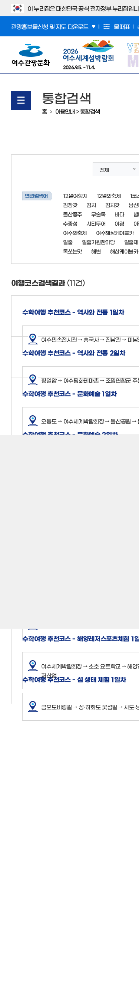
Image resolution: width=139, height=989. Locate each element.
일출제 (131, 242)
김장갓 (70, 204)
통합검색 (90, 111)
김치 (91, 204)
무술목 (98, 214)
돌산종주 (72, 214)
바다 (119, 214)
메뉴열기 (21, 100)
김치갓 (112, 204)
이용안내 (65, 111)
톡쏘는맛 (72, 251)
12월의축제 (109, 195)
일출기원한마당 (98, 242)
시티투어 (95, 223)
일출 (67, 242)
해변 (95, 251)
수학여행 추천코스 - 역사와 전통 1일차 (73, 311)
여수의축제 (75, 232)
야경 (119, 223)
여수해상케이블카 (115, 232)
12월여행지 (75, 195)
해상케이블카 (124, 251)
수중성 (70, 223)
